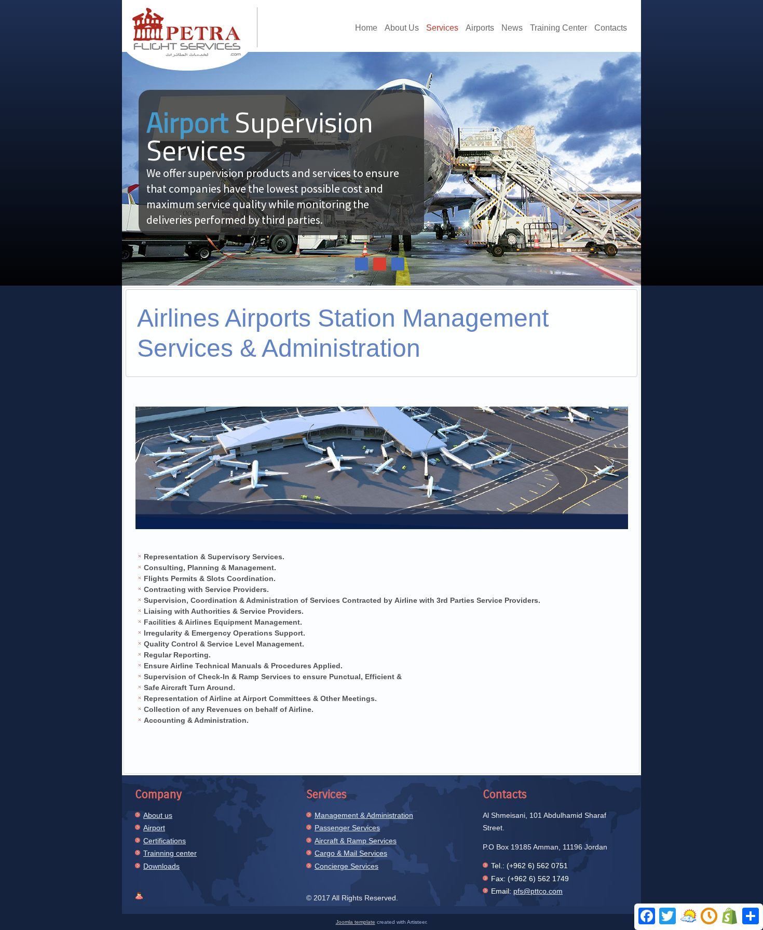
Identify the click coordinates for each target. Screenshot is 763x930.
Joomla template (355, 922)
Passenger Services (347, 828)
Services (442, 27)
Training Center (558, 27)
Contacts (610, 27)
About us (157, 815)
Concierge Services (346, 866)
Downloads (161, 866)
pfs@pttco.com (538, 891)
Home (366, 27)
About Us (402, 27)
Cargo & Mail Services (351, 853)
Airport (154, 828)
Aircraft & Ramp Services (356, 841)
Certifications (164, 841)
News (512, 27)
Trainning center (170, 853)
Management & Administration (364, 815)
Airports (480, 27)
